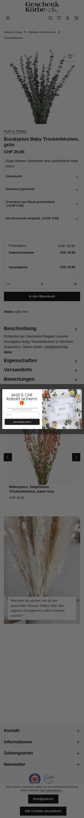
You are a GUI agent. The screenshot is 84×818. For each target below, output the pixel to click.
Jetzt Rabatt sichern (22, 421)
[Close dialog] (79, 392)
